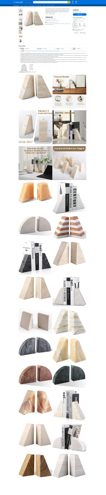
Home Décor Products (29, 7)
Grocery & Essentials (31, 5)
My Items (52, 5)
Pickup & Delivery (38, 5)
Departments (17, 5)
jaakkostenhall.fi (55, 22)
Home (19, 7)
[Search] (69, 2)
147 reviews (53, 14)
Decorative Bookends (56, 50)
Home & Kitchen (23, 7)
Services (21, 5)
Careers (48, 5)
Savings (25, 5)
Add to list (76, 32)
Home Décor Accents (36, 7)
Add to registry (83, 32)
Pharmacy (44, 5)
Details (81, 30)
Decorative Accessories (48, 50)
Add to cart (80, 14)
